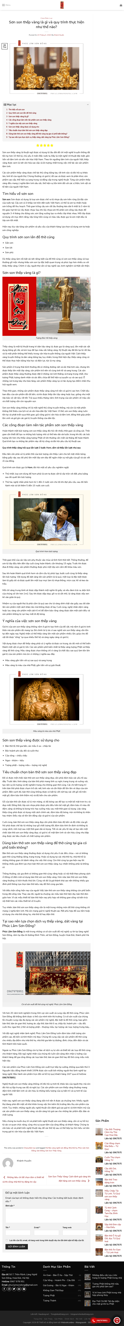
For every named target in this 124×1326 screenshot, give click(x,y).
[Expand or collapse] (87, 105)
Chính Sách (69, 1319)
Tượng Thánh (49, 1300)
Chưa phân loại (46, 18)
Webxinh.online (67, 1322)
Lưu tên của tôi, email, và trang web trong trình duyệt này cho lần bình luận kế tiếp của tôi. (46, 1240)
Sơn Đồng (41, 1150)
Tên (7, 1227)
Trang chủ (38, 1319)
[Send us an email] (19, 1289)
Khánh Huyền (59, 35)
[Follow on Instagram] (9, 1289)
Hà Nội (48, 1148)
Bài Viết (79, 1319)
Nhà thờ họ (73, 1148)
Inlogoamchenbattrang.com (81, 1314)
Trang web (67, 1227)
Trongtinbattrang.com (60, 1314)
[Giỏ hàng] (121, 5)
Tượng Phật (49, 1295)
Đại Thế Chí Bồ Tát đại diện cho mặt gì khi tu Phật (105, 1302)
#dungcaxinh (81, 1322)
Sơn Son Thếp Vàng (53, 1150)
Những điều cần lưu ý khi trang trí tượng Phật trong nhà (107, 1276)
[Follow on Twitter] (14, 1289)
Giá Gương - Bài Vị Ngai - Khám (58, 1285)
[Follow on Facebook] (4, 1289)
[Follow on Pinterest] (24, 1289)
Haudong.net (43, 1314)
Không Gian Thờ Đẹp (53, 1290)
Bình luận (9, 1205)
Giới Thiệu (48, 1319)
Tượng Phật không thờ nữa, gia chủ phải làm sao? (105, 1285)
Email (37, 1227)
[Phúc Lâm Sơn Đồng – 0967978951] (62, 5)
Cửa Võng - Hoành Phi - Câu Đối (59, 1280)
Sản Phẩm (58, 1319)
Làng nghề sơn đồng (60, 1148)
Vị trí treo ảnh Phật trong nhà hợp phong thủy (106, 1294)
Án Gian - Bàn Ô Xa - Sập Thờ (58, 1275)
